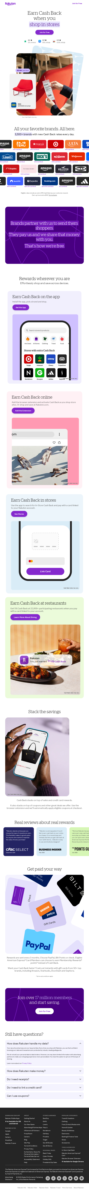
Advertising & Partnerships (33, 1127)
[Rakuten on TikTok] (53, 1178)
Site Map (27, 1143)
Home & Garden (67, 1127)
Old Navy (46, 1133)
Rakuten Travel (55, 1188)
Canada (7, 1131)
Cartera (7, 1137)
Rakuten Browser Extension (71, 1158)
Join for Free (77, 3)
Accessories (66, 1143)
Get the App (21, 307)
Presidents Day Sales (50, 1162)
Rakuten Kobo (44, 1188)
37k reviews (32, 42)
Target (45, 1140)
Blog (25, 1140)
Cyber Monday (48, 1156)
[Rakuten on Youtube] (70, 1178)
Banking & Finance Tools (70, 1137)
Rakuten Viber (32, 1188)
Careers (27, 1137)
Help (25, 1162)
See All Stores (47, 1146)
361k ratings (46, 42)
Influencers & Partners (31, 1130)
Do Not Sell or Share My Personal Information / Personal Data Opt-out (32, 1154)
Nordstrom (46, 1130)
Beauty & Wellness (68, 1130)
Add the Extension (23, 410)
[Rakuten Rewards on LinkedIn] (81, 1178)
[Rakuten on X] (65, 1178)
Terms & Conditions (30, 1146)
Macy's (45, 1127)
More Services (67, 1188)
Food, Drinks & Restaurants (71, 1124)
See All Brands (48, 1143)
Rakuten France (10, 1143)
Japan (7, 1134)
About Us (27, 1121)
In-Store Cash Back (68, 1150)
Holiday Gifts (47, 1159)
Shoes (64, 1140)
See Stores (19, 514)
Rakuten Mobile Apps (12, 1118)
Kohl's (45, 1121)
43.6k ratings (61, 42)
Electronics (65, 1133)
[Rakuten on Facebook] (59, 1178)
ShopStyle (8, 1140)
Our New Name (29, 1124)
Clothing (64, 1121)
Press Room (28, 1133)
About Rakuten (79, 1188)
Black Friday (47, 1153)
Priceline (46, 1137)
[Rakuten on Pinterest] (76, 1178)
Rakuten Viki (22, 1188)
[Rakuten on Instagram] (48, 1178)
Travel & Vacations (68, 1118)
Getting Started (29, 1118)
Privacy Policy (26, 1063)
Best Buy (46, 1118)
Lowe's (45, 1124)
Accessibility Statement (32, 1159)
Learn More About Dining (25, 617)
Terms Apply (53, 195)
